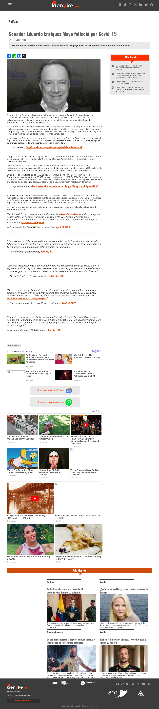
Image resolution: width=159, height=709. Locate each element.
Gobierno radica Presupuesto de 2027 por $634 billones (129, 82)
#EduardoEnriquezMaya (68, 214)
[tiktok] (125, 5)
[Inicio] (65, 4)
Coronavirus (14, 345)
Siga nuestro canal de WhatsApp (50, 402)
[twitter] (135, 5)
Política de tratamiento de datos (19, 696)
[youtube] (146, 5)
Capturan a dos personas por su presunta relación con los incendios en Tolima (131, 89)
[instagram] (130, 5)
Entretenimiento (55, 632)
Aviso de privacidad (14, 692)
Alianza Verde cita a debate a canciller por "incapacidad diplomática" (64, 186)
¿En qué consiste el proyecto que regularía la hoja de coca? (53, 147)
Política (13, 21)
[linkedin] (140, 5)
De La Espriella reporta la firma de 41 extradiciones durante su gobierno (130, 68)
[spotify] (120, 5)
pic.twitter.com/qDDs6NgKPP (34, 299)
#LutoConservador (14, 299)
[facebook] (151, 5)
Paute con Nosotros (24, 701)
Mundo (102, 582)
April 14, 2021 (63, 227)
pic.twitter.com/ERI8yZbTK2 (32, 223)
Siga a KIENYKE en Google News (50, 390)
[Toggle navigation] (10, 4)
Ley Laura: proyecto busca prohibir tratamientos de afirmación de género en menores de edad (130, 75)
